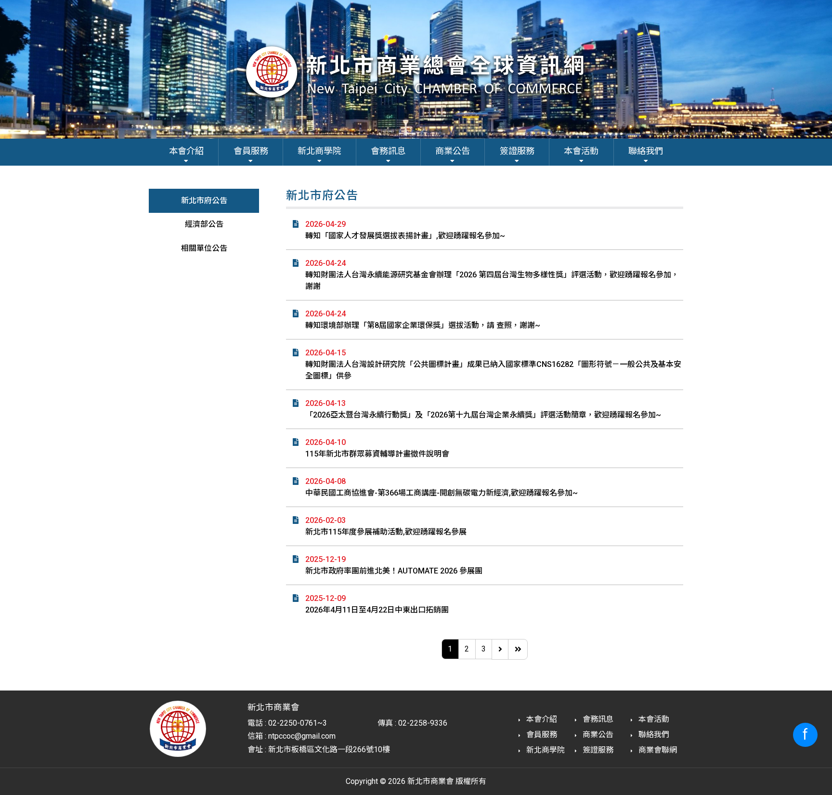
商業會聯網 (657, 750)
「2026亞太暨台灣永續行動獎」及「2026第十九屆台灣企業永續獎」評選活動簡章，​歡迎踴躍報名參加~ (483, 414)
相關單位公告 (204, 248)
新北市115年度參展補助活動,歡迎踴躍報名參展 (386, 531)
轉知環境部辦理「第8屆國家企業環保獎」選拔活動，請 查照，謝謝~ (422, 325)
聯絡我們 (653, 734)
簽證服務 (597, 750)
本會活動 (653, 719)
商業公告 (597, 734)
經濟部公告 (204, 224)
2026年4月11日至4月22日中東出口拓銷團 (377, 609)
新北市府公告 (204, 200)
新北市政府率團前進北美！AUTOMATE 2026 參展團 (393, 570)
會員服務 (540, 734)
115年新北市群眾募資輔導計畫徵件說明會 (377, 453)
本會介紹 (540, 719)
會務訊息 (597, 719)
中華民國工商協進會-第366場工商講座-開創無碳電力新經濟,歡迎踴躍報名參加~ (441, 492)
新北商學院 (544, 750)
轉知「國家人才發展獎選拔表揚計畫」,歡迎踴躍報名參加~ (405, 235)
